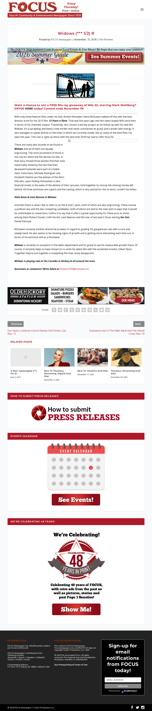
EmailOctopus (130, 691)
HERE (29, 108)
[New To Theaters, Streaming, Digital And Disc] (59, 357)
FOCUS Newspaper (61, 39)
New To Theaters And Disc (92, 371)
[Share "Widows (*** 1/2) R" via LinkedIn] (84, 310)
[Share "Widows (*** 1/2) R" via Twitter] (60, 310)
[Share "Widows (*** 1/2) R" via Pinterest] (78, 310)
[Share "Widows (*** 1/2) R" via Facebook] (54, 310)
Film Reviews (106, 39)
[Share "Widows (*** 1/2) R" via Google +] (66, 310)
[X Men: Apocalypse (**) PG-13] (26, 357)
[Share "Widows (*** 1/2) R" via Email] (101, 310)
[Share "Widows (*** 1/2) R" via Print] (107, 310)
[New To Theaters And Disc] (92, 357)
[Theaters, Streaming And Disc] (126, 357)
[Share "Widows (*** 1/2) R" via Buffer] (90, 310)
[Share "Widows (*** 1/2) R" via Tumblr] (72, 310)
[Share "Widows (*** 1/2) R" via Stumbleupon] (96, 310)
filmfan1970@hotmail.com (74, 269)
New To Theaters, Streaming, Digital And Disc (57, 374)
